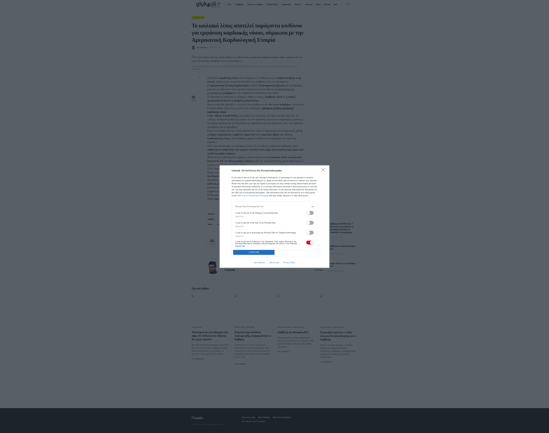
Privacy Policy (289, 263)
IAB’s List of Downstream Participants (253, 196)
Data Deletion (259, 263)
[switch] (310, 213)
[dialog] (274, 216)
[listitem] (274, 206)
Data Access (274, 263)
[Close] (324, 170)
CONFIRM (254, 252)
